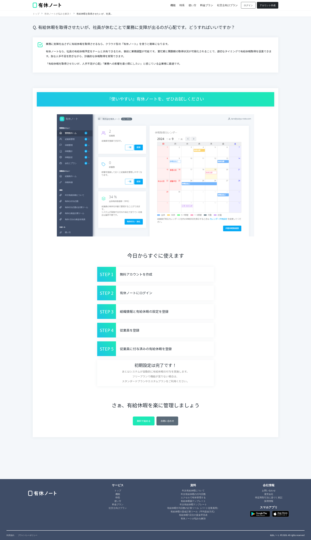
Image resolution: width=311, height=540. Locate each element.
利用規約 (10, 535)
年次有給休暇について (193, 490)
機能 (173, 5)
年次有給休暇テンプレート (193, 504)
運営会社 (268, 494)
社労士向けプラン (227, 5)
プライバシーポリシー (27, 535)
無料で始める (143, 420)
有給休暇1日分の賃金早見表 (193, 514)
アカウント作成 (268, 5)
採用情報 (268, 501)
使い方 (192, 5)
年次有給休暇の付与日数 (193, 494)
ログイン (248, 5)
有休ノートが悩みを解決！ (58, 13)
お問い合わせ (167, 420)
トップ (36, 13)
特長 (182, 5)
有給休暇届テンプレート (193, 501)
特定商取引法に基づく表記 (268, 497)
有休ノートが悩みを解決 (193, 518)
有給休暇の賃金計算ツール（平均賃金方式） (193, 511)
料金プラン (206, 5)
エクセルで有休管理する (193, 497)
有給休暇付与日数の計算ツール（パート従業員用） (193, 507)
